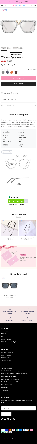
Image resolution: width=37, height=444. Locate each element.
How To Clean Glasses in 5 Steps (10, 382)
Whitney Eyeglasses (9, 295)
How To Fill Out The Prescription (10, 371)
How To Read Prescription (8, 376)
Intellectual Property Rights (8, 342)
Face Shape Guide (6, 384)
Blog (2, 336)
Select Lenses (18, 78)
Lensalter (7, 438)
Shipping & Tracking (7, 352)
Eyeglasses (4, 65)
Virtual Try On (17, 54)
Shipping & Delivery (8, 99)
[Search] (6, 5)
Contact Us (4, 331)
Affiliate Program (6, 339)
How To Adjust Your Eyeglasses (10, 379)
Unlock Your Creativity (9, 93)
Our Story (4, 333)
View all (18, 217)
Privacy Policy (5, 357)
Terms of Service (6, 360)
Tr (14, 65)
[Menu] (2, 5)
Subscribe (6, 414)
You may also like (18, 214)
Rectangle (11, 65)
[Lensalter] (18, 5)
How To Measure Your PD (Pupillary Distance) (14, 373)
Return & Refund (7, 105)
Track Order (4, 390)
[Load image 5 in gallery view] (18, 26)
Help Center (4, 387)
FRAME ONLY (18, 83)
